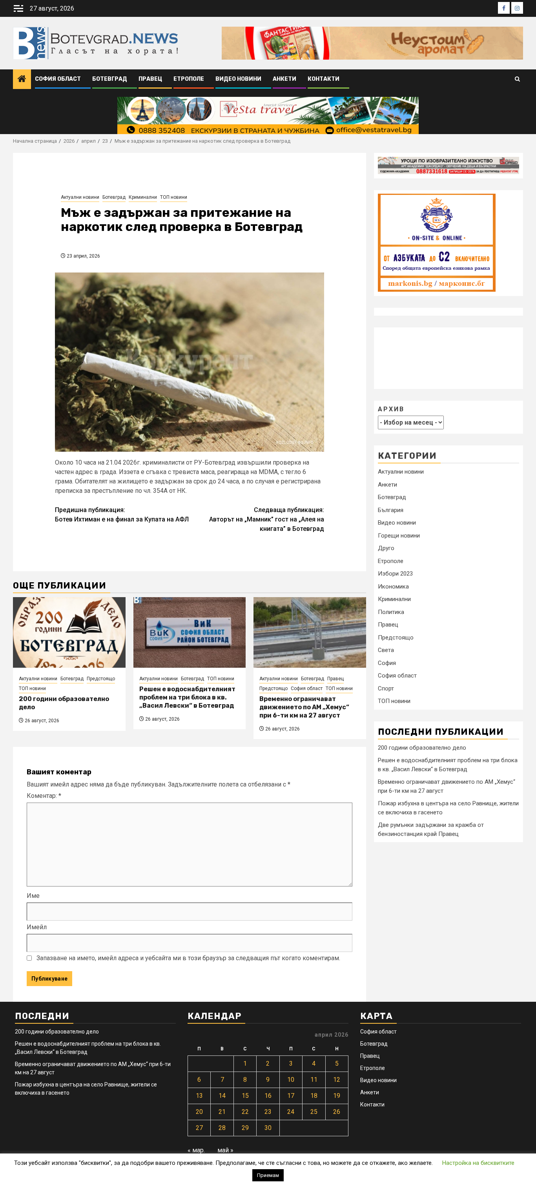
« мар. (196, 1150)
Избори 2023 (395, 573)
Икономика (393, 586)
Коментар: (44, 795)
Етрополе (188, 79)
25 (313, 1111)
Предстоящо (101, 678)
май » (225, 1150)
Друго (386, 548)
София (387, 662)
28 (222, 1128)
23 (268, 1111)
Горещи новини (399, 535)
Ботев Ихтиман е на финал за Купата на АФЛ (122, 514)
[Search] (517, 79)
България (390, 509)
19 (336, 1095)
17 (290, 1095)
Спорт (386, 688)
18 (313, 1095)
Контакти (323, 79)
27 (199, 1128)
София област (58, 79)
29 (245, 1128)
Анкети (284, 79)
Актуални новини (80, 197)
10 (290, 1079)
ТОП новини (173, 197)
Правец (150, 79)
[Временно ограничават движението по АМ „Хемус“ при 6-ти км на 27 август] (309, 632)
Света (386, 650)
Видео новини (238, 79)
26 (336, 1111)
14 (222, 1095)
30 (268, 1128)
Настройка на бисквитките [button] (478, 1162)
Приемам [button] (268, 1175)
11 (313, 1079)
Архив (391, 408)
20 (199, 1111)
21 (222, 1111)
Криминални (143, 197)
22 (245, 1111)
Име (33, 895)
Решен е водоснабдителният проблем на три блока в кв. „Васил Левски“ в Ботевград (187, 697)
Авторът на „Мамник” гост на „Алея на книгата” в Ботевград (266, 519)
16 (268, 1095)
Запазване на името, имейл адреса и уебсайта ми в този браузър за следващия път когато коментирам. (188, 958)
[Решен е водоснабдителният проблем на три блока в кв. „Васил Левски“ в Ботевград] (189, 632)
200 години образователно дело (422, 747)
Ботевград (109, 79)
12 (336, 1079)
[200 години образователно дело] (69, 632)
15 (245, 1095)
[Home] (22, 79)
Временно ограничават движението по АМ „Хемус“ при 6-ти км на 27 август (304, 707)
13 (199, 1095)
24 (290, 1111)
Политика (391, 611)
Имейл (37, 927)
